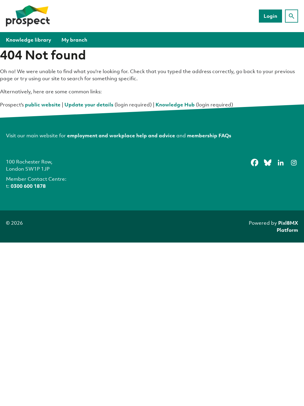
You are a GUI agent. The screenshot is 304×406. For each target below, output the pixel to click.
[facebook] (254, 162)
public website (43, 104)
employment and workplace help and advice (121, 135)
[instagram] (293, 162)
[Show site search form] (291, 16)
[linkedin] (280, 162)
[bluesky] (267, 162)
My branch (74, 39)
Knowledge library (28, 39)
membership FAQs (209, 135)
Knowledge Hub (175, 104)
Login (270, 15)
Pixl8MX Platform (287, 226)
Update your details (88, 104)
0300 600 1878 (28, 185)
